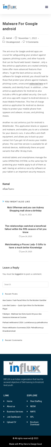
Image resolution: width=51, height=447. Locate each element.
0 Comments (32, 42)
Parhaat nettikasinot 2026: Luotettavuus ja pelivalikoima (25, 322)
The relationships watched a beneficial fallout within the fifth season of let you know (25, 229)
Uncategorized (13, 42)
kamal (9, 38)
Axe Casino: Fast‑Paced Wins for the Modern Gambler (24, 300)
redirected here (36, 84)
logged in (19, 274)
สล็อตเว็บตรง (8, 189)
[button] (46, 7)
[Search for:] (25, 284)
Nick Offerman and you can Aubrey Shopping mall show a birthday (25, 209)
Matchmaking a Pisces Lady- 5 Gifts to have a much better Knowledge (25, 246)
